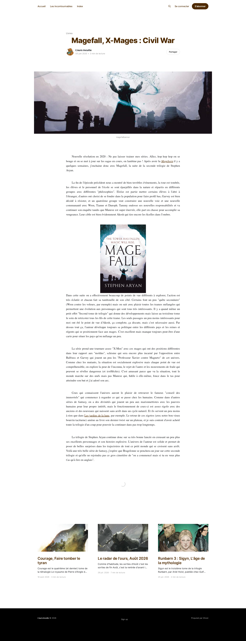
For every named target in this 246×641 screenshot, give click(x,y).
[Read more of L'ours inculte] (70, 52)
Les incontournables (61, 6)
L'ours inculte (123, 5)
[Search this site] (169, 6)
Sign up (124, 619)
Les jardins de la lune (96, 415)
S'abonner (200, 6)
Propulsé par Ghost (199, 618)
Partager (173, 52)
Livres (69, 33)
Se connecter (182, 6)
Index (80, 6)
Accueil (42, 6)
